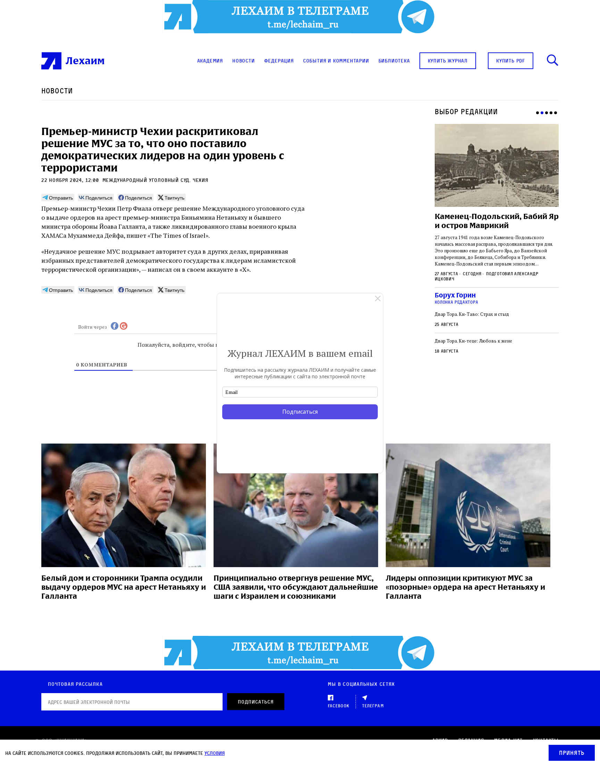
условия (215, 753)
